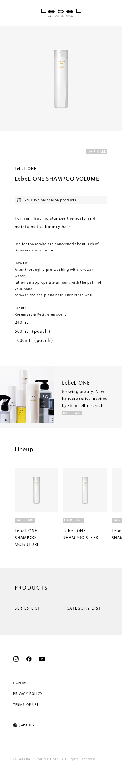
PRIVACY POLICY (28, 694)
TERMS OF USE (26, 705)
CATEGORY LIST (84, 608)
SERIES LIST (28, 608)
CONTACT (21, 683)
